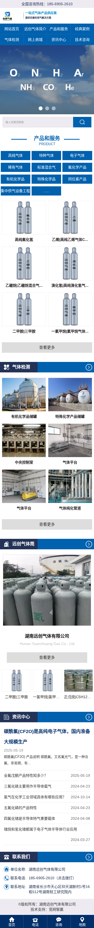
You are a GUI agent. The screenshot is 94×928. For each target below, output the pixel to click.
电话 (35, 925)
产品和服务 (59, 29)
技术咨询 (82, 39)
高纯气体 (15, 155)
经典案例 (82, 29)
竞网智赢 (56, 909)
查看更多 (47, 347)
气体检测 (11, 39)
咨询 (58, 925)
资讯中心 (58, 39)
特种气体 (46, 155)
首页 (11, 925)
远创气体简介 (35, 29)
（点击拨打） (52, 878)
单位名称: (18, 869)
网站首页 (11, 29)
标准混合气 (46, 167)
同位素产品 (77, 179)
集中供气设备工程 (15, 191)
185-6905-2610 (60, 4)
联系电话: (18, 878)
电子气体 (77, 155)
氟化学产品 (77, 167)
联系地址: (18, 886)
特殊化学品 (46, 179)
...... (46, 191)
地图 (82, 925)
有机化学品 (15, 179)
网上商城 (35, 39)
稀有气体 (15, 167)
